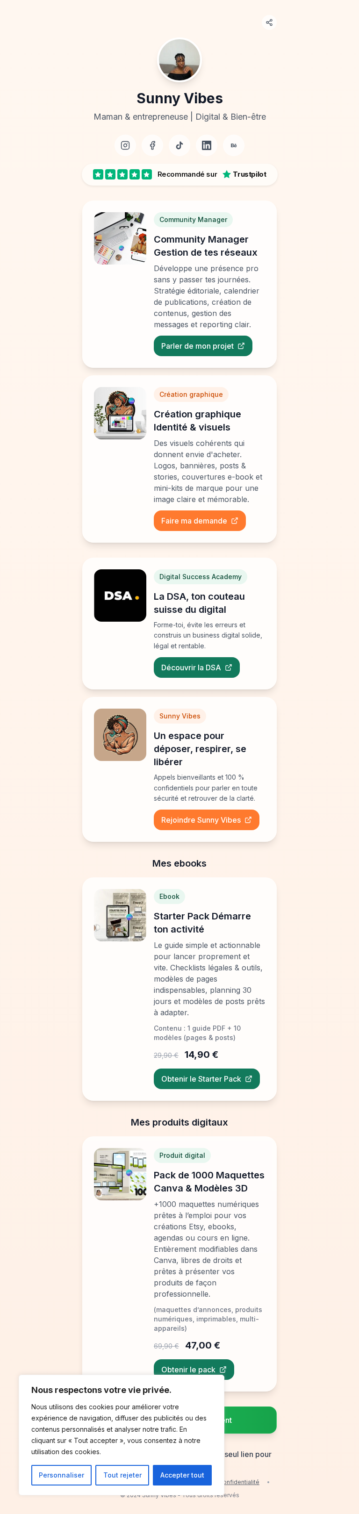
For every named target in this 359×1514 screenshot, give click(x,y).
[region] (121, 1435)
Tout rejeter (122, 1475)
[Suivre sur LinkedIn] (206, 145)
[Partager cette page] (269, 22)
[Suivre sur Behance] (233, 145)
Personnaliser (61, 1475)
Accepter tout (182, 1475)
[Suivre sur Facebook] (152, 145)
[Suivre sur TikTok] (179, 145)
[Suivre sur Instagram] (125, 145)
